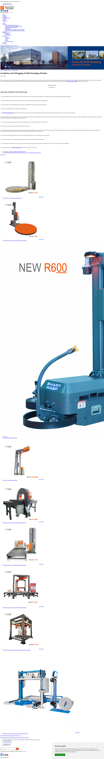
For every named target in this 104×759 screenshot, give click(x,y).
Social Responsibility (9, 41)
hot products (2, 154)
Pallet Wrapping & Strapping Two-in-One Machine (15, 29)
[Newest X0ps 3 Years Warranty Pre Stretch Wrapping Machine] (21, 239)
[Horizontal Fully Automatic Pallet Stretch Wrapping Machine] (21, 521)
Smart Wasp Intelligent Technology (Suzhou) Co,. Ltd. (10, 735)
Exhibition (7, 33)
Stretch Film (7, 28)
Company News (8, 34)
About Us (5, 18)
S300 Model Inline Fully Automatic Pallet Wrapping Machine (14, 565)
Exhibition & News (6, 17)
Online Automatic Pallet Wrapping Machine (13, 26)
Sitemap (2, 753)
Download (5, 16)
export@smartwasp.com (7, 4)
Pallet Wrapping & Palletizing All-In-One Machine (14, 30)
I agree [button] (57, 754)
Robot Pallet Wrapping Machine (11, 27)
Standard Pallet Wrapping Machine (12, 25)
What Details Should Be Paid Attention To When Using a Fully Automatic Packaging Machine (23, 152)
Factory (6, 40)
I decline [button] (62, 754)
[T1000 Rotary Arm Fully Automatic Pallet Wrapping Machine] (21, 606)
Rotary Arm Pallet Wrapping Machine (10, 480)
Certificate (7, 38)
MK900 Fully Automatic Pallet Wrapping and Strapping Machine (15, 733)
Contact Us (5, 21)
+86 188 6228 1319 (6, 744)
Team (6, 39)
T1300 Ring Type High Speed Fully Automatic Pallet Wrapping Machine (17, 650)
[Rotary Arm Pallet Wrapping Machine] (21, 479)
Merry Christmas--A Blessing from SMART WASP (16, 151)
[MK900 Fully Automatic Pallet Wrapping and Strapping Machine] (39, 732)
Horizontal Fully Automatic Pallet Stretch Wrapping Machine (14, 522)
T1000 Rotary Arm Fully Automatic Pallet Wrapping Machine (14, 607)
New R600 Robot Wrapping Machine (10, 437)
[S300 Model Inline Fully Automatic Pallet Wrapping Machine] (21, 564)
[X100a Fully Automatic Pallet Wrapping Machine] (21, 197)
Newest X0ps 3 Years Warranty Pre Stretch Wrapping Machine (15, 240)
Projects (4, 20)
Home (4, 14)
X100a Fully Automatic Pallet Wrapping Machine (12, 198)
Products (4, 15)
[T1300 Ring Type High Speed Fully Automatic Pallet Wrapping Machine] (21, 648)
